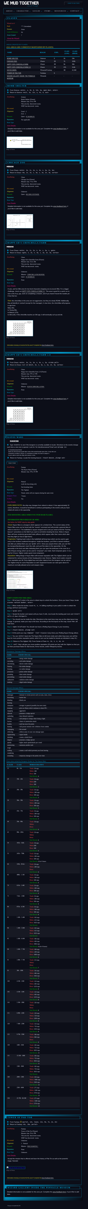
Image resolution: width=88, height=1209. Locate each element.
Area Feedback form (47, 345)
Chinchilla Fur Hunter (35, 274)
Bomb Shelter (12, 58)
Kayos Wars (11, 70)
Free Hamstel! (32, 1146)
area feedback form (60, 128)
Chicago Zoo (12, 61)
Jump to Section (73, 3)
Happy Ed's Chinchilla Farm (17, 64)
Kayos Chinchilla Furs (35, 386)
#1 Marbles (30, 116)
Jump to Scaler (12, 463)
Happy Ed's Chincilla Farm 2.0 (33, 291)
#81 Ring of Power (32, 194)
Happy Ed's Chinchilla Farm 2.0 (18, 67)
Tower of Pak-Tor (14, 73)
